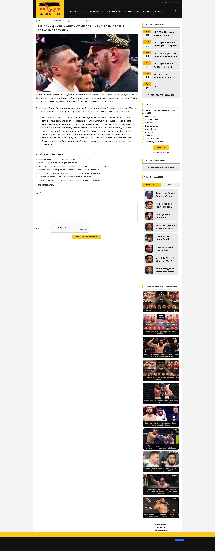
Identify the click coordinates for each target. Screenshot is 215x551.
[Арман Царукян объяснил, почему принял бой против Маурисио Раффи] (161, 347)
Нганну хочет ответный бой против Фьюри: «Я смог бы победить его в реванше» (72, 166)
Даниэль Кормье (152, 139)
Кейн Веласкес (151, 126)
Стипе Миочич (151, 135)
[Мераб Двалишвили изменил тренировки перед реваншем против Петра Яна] (161, 393)
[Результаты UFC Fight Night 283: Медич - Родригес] (161, 324)
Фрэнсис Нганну (152, 119)
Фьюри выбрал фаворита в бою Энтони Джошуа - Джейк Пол (64, 159)
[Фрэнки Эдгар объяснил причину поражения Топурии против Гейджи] (161, 438)
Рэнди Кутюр (150, 132)
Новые (170, 185)
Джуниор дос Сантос (154, 142)
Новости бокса (45, 21)
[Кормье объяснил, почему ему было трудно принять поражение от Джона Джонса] (161, 484)
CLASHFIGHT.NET (50, 13)
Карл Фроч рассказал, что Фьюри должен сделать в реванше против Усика (70, 180)
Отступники (93, 21)
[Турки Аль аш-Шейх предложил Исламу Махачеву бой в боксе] (161, 415)
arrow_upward (209, 545)
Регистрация (167, 3)
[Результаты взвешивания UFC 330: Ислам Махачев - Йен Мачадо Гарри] (161, 507)
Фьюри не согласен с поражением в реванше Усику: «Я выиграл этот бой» (69, 170)
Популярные (151, 185)
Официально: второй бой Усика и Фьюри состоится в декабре (64, 177)
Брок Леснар (150, 116)
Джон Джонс (150, 129)
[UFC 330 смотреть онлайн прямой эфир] (161, 301)
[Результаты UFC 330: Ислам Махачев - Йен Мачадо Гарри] (161, 370)
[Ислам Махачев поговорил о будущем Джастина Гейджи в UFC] (161, 461)
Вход (177, 3)
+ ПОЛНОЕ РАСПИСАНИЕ (161, 94)
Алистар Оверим (152, 122)
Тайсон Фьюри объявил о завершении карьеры (58, 163)
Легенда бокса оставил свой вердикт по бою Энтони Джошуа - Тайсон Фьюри (71, 173)
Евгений (80, 21)
